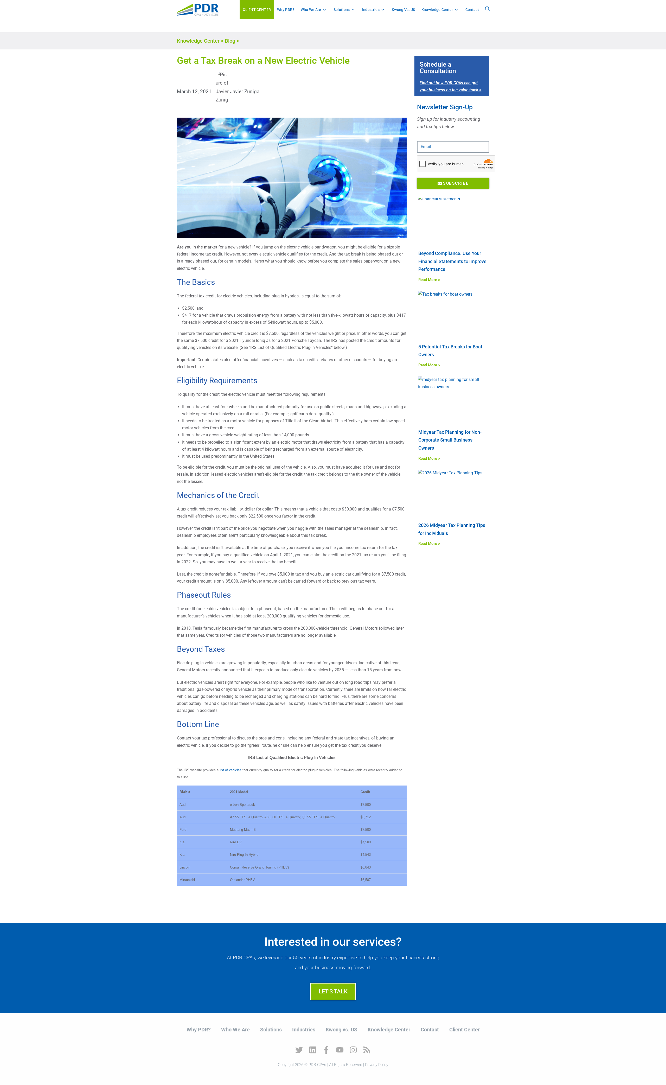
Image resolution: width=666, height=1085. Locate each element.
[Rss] (367, 1050)
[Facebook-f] (326, 1050)
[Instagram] (353, 1050)
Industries (303, 1029)
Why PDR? (199, 1029)
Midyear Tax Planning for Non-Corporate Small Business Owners (450, 440)
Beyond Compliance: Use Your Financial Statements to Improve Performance (452, 261)
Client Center (464, 1029)
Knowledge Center (198, 41)
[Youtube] (340, 1050)
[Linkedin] (313, 1050)
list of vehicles (230, 770)
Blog (230, 41)
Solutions (271, 1029)
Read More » (429, 279)
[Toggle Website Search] (487, 9)
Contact (430, 1029)
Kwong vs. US (341, 1029)
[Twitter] (299, 1050)
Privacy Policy (376, 1064)
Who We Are (235, 1029)
